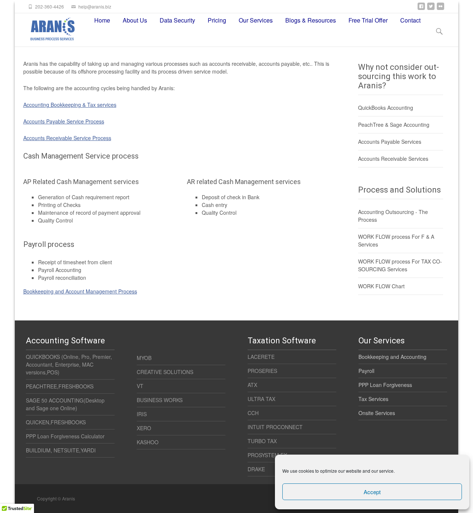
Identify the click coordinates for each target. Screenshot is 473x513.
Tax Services (373, 398)
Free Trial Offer (368, 20)
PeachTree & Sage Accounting (393, 124)
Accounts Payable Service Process (63, 121)
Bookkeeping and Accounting (392, 356)
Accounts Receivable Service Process (67, 138)
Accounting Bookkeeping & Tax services (69, 104)
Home (102, 20)
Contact (410, 20)
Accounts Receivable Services (393, 158)
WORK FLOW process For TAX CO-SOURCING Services (400, 265)
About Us (135, 20)
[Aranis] (45, 28)
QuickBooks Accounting (385, 107)
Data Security (177, 20)
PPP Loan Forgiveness (385, 384)
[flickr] (440, 9)
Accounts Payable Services (389, 141)
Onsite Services (376, 413)
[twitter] (431, 9)
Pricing (217, 20)
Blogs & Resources (310, 20)
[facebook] (421, 9)
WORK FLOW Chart (381, 286)
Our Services (256, 20)
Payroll (366, 370)
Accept (372, 492)
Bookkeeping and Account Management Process (80, 291)
